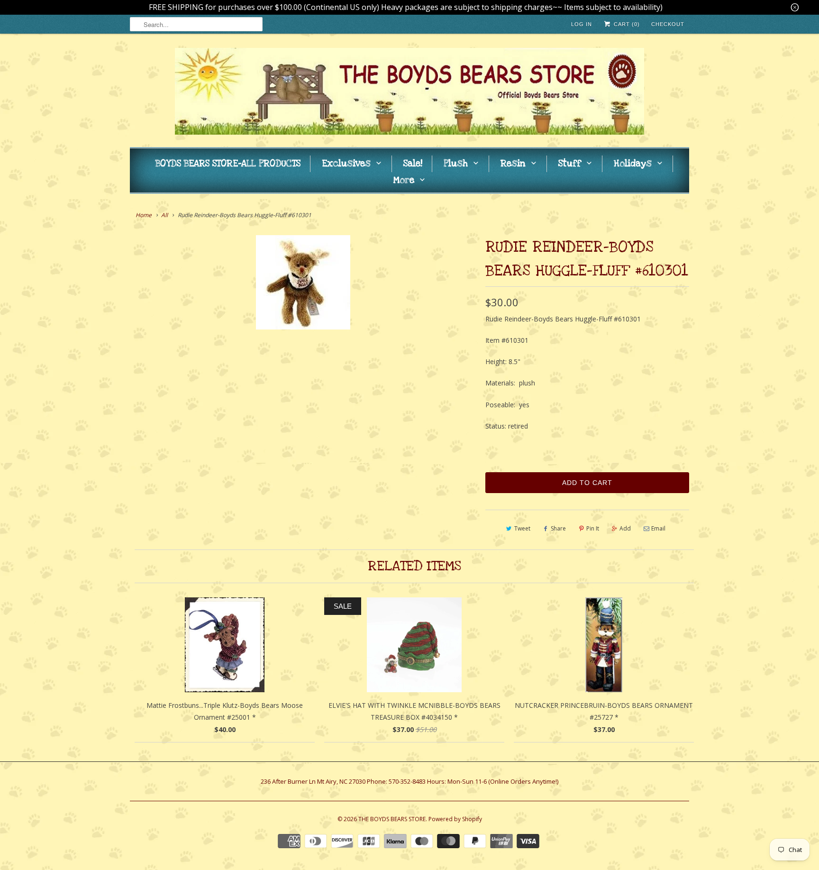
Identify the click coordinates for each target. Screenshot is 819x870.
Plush (456, 164)
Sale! (412, 164)
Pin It (592, 528)
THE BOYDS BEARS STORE (392, 819)
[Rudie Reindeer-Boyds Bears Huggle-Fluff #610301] (303, 282)
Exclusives (346, 164)
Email (658, 528)
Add (625, 528)
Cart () (626, 24)
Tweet (522, 528)
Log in (581, 24)
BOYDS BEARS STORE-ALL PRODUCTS (227, 164)
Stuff (569, 164)
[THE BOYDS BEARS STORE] (409, 92)
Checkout (667, 24)
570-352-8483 (407, 781)
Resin (513, 164)
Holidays (633, 164)
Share (558, 528)
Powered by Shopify (455, 819)
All (164, 215)
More (403, 180)
